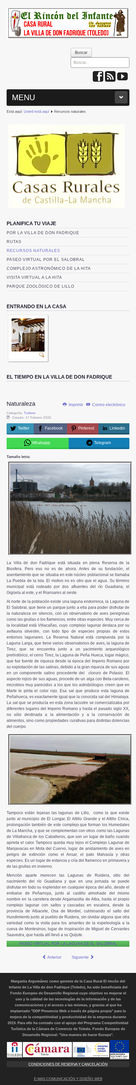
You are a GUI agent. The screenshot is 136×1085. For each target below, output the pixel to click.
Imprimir (76, 404)
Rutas (14, 241)
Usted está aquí (36, 111)
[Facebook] (98, 77)
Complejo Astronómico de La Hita (49, 268)
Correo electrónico (108, 404)
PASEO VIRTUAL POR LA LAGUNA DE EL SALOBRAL (68, 943)
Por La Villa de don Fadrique (43, 232)
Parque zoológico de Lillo (40, 286)
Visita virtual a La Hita (34, 277)
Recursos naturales (33, 250)
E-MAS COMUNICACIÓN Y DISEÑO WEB (68, 1079)
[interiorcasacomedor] (28, 334)
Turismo (30, 413)
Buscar (81, 52)
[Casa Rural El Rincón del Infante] (68, 21)
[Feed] (110, 77)
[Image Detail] (42, 354)
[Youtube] (122, 77)
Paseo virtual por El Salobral (46, 259)
